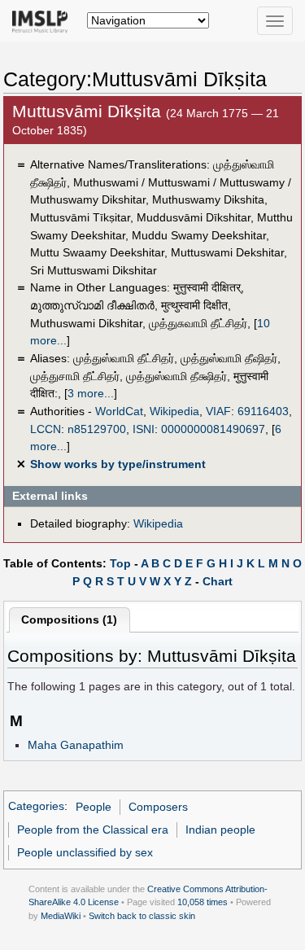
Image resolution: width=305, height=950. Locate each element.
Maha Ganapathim (76, 744)
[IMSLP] (43, 20)
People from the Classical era (92, 829)
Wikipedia (174, 411)
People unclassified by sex (85, 852)
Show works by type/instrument (118, 464)
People (93, 806)
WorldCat (119, 411)
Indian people (220, 829)
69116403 (263, 411)
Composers (158, 806)
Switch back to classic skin (142, 916)
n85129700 (97, 429)
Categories (36, 806)
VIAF (218, 411)
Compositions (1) (69, 619)
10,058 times (202, 902)
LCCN (45, 429)
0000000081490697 (213, 429)
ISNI (144, 429)
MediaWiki (61, 916)
